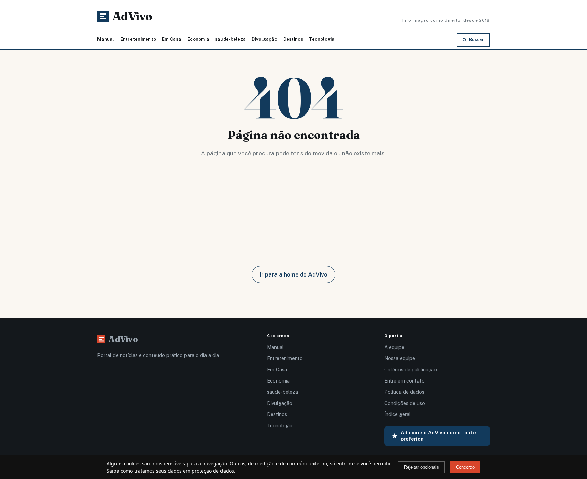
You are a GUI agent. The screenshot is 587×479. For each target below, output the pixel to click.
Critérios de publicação (410, 369)
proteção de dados (213, 470)
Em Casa (171, 39)
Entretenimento (138, 39)
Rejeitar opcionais (421, 467)
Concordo (465, 467)
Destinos (293, 39)
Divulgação (264, 39)
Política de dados (404, 392)
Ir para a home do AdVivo (293, 274)
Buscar (476, 39)
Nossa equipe (399, 358)
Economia (198, 39)
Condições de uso (404, 403)
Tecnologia (322, 39)
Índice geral (397, 414)
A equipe (394, 347)
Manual (105, 39)
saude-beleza (230, 39)
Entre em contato (404, 381)
